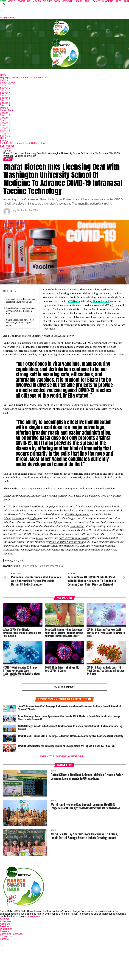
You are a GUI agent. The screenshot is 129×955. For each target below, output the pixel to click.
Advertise (5, 921)
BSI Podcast (7, 145)
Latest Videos (8, 82)
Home (3, 75)
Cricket (47, 1)
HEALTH (79, 1)
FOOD (57, 1)
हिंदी (28, 1)
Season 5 (5, 95)
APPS (118, 1)
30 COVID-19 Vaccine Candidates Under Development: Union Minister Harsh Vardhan (66, 488)
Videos (4, 80)
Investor (4, 931)
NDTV (3, 1)
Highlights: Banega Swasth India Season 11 (24, 77)
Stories (4, 140)
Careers (4, 938)
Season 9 (5, 105)
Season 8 (5, 102)
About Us (5, 923)
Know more (34, 916)
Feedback (5, 926)
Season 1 (5, 85)
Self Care (5, 135)
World (11, 1)
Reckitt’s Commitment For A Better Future (22, 143)
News (7, 150)
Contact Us (6, 936)
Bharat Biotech (101, 301)
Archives (5, 918)
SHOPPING (107, 1)
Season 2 (5, 87)
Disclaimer (6, 928)
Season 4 (5, 92)
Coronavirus (30, 566)
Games (96, 1)
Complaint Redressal (11, 933)
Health (3, 138)
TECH (87, 1)
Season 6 (5, 97)
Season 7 (5, 100)
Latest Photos (8, 110)
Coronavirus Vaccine (51, 566)
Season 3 (5, 90)
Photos (4, 107)
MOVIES (37, 1)
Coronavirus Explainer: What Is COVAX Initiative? (45, 335)
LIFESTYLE (67, 1)
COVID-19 (74, 301)
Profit (21, 1)
